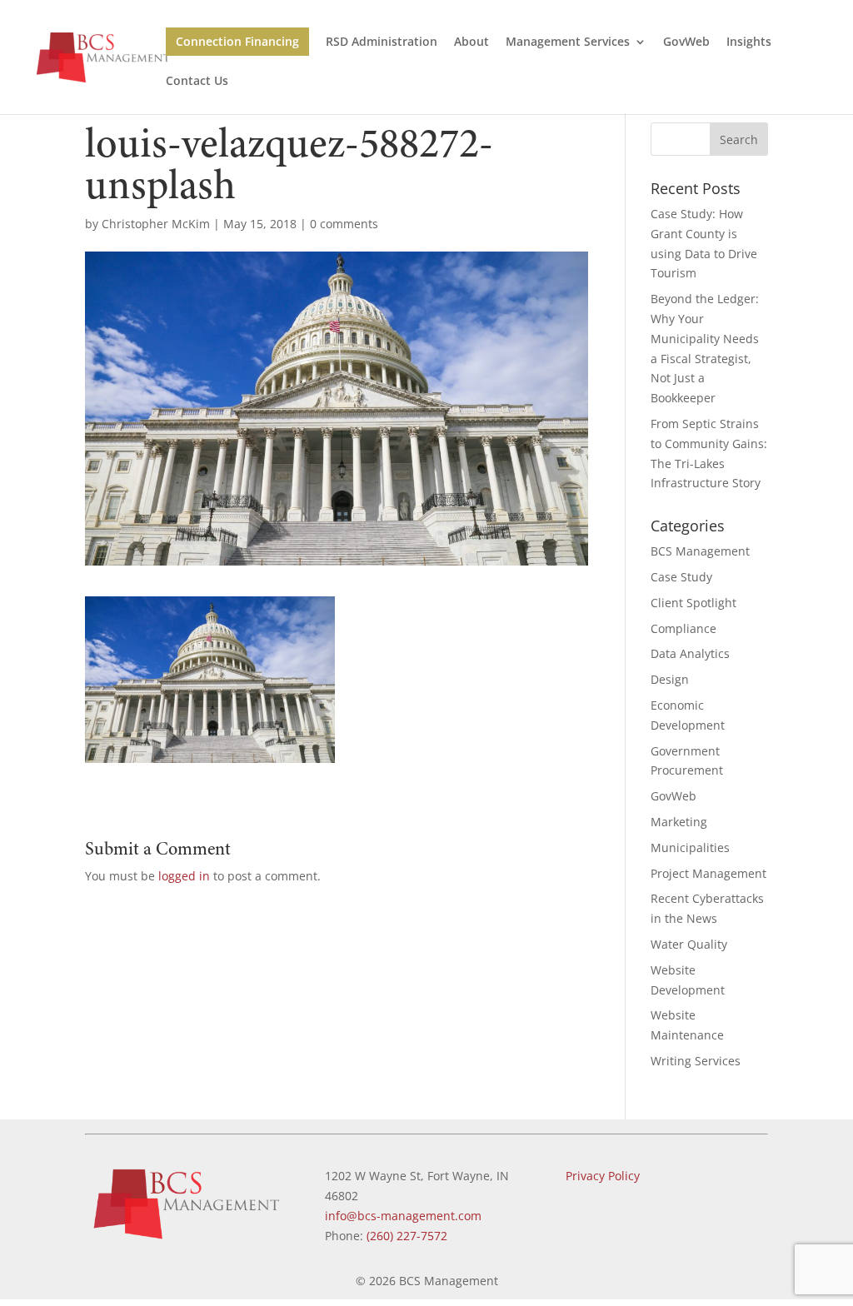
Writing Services (696, 1061)
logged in (184, 876)
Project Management (708, 873)
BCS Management (700, 551)
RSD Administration (381, 42)
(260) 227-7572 (407, 1236)
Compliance (683, 628)
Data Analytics (690, 653)
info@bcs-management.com (403, 1216)
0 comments (344, 224)
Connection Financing (237, 41)
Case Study (681, 577)
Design (670, 679)
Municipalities (690, 847)
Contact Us (197, 81)
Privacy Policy (603, 1176)
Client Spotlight (693, 603)
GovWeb (686, 42)
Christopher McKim (156, 224)
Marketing (679, 822)
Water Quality (689, 944)
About (471, 42)
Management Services (568, 42)
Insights (748, 42)
